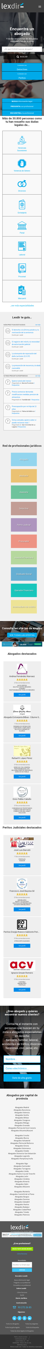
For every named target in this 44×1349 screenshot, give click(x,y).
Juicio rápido (22, 685)
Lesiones (22, 688)
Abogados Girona (22, 1146)
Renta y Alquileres (22, 901)
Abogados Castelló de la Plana (22, 1194)
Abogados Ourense (22, 1199)
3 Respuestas (21, 427)
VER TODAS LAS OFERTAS (22, 635)
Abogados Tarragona (22, 1168)
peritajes (22, 859)
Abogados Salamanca (22, 1148)
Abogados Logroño (22, 1156)
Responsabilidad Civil (22, 769)
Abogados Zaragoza (22, 1120)
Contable (22, 982)
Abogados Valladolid (22, 1140)
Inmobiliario (22, 900)
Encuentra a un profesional (22, 1285)
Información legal (22, 101)
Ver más (37, 325)
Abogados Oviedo (22, 1151)
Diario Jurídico (21, 1298)
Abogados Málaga (22, 1123)
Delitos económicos (22, 729)
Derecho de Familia (22, 772)
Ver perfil (22, 695)
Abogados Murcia (22, 1138)
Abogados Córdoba (22, 1179)
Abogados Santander (22, 1166)
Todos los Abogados (12, 1324)
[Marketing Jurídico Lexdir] (22, 1234)
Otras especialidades (22, 941)
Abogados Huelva (22, 1204)
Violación (22, 813)
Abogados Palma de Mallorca (22, 1143)
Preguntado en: (23, 384)
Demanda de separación (22, 726)
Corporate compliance (22, 728)
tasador (22, 860)
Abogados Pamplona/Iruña (22, 1158)
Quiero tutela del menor (21, 381)
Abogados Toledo (22, 1212)
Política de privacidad (20, 1337)
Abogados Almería (22, 1181)
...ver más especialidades (22, 305)
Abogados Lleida (22, 1171)
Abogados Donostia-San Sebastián (22, 1153)
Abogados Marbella (22, 1191)
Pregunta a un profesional (22, 1283)
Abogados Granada (22, 1125)
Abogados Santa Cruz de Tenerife (22, 1174)
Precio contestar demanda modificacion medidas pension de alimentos (25, 394)
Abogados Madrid (22, 1107)
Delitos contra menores (22, 687)
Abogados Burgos (22, 1196)
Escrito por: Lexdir (17, 335)
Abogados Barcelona (22, 1110)
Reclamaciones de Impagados (22, 770)
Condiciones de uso (20, 1339)
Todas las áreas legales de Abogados (22, 1331)
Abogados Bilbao (22, 1117)
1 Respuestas (35, 400)
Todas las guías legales (12, 1327)
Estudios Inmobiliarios (22, 904)
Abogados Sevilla (22, 1115)
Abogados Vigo (22, 1163)
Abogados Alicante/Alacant (22, 1130)
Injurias (22, 731)
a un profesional (22, 106)
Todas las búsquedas (32, 1327)
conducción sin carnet (22, 811)
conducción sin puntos (22, 809)
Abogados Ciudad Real (22, 1209)
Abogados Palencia (22, 1214)
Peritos (22, 76)
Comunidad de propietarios (22, 808)
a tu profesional (22, 113)
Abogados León (22, 1176)
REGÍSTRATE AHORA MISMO (22, 1249)
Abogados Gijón (22, 1184)
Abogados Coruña (22, 1135)
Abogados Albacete (22, 1186)
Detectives (22, 67)
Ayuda (22, 1295)
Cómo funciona (22, 1254)
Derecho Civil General (22, 767)
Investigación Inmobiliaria (22, 903)
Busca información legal (22, 1280)
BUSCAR (23, 56)
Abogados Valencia (22, 1112)
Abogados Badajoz (22, 1207)
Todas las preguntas (31, 1324)
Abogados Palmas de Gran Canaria (22, 1128)
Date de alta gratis (22, 1077)
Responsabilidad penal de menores (22, 690)
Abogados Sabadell (22, 1202)
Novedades (22, 1260)
